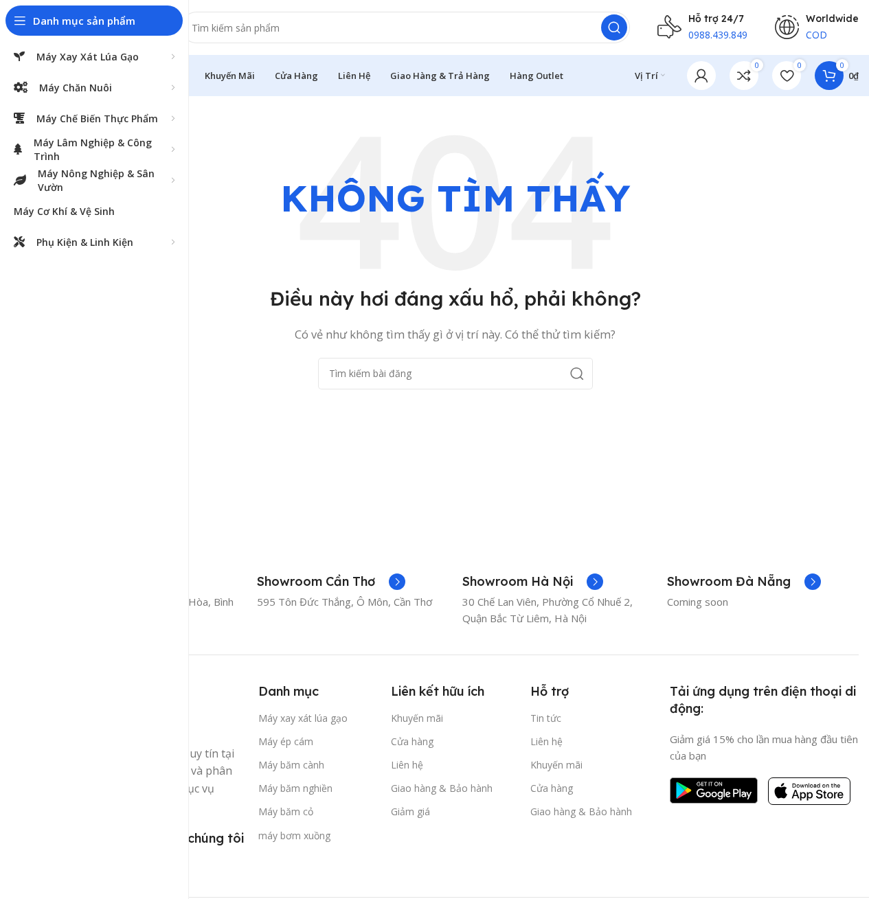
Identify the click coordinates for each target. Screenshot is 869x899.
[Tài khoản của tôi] (701, 75)
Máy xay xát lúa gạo (303, 718)
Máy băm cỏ (285, 811)
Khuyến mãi (417, 718)
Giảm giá (410, 811)
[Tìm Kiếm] (614, 27)
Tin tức (545, 718)
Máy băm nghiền (295, 788)
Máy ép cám (285, 741)
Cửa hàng (412, 741)
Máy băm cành (291, 764)
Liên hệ (407, 764)
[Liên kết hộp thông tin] (331, 581)
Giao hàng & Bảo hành (442, 788)
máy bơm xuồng (294, 835)
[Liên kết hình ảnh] (714, 789)
